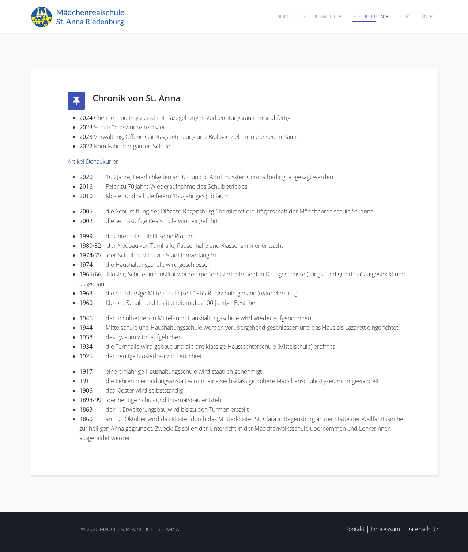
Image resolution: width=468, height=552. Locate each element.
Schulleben (368, 16)
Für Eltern (414, 16)
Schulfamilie (319, 16)
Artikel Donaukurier (93, 162)
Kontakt (355, 529)
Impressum (385, 529)
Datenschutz (422, 529)
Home (283, 16)
